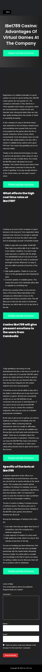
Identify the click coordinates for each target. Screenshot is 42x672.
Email (5, 634)
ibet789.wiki (28, 668)
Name (6, 624)
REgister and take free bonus (21, 53)
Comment (7, 594)
